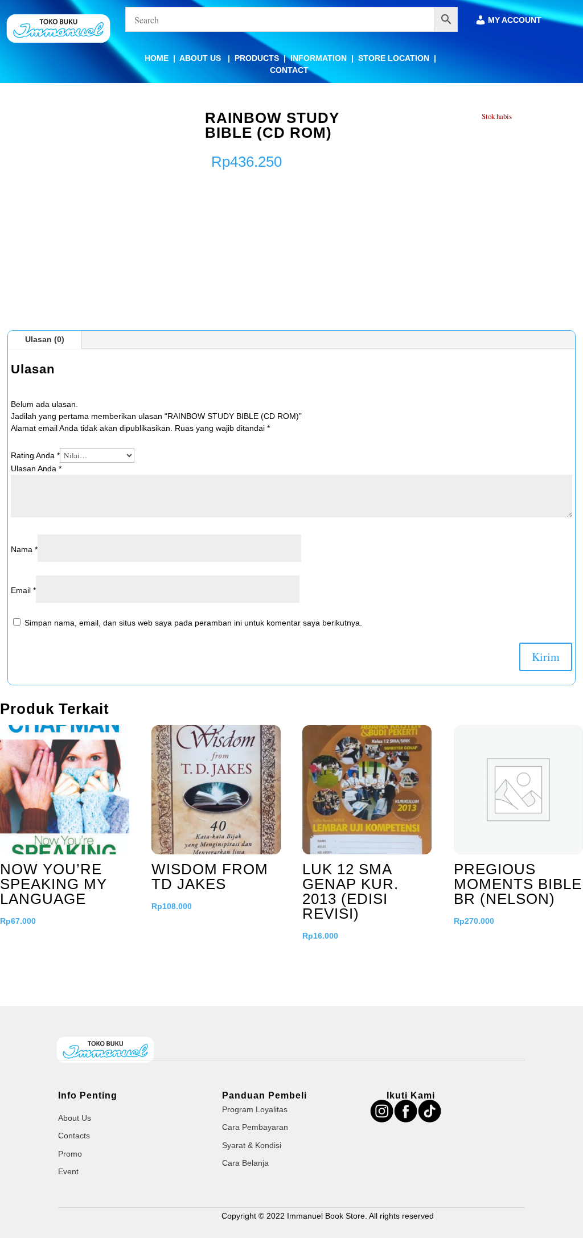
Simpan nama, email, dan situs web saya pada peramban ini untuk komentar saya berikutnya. (193, 622)
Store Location (393, 58)
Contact (289, 70)
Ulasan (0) (44, 339)
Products (257, 58)
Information (318, 58)
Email (23, 590)
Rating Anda (35, 455)
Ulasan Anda (36, 468)
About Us (201, 58)
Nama (24, 549)
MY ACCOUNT (514, 20)
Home (157, 58)
